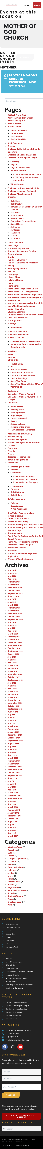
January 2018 (13, 812)
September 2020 (15, 740)
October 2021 (13, 706)
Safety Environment (17, 890)
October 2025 (14, 590)
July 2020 (12, 746)
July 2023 (12, 656)
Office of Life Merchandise (23, 375)
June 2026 (12, 573)
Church (11, 855)
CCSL (10, 852)
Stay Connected (15, 533)
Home (10, 283)
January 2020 (13, 763)
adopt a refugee (15, 847)
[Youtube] (20, 1047)
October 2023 (14, 648)
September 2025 (15, 593)
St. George (15, 229)
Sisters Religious (15, 515)
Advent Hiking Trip (16, 120)
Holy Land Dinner (16, 280)
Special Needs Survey (18, 521)
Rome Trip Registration (18, 459)
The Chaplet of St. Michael (23, 429)
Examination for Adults (24, 476)
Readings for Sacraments (19, 456)
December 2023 (15, 642)
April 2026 (12, 578)
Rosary (14, 421)
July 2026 (12, 570)
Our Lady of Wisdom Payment (21, 393)
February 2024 (14, 636)
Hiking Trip (13, 274)
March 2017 (13, 836)
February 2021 (14, 729)
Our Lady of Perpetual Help (23, 221)
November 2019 (15, 769)
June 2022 (12, 685)
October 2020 (14, 737)
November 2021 (15, 703)
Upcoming (25, 57)
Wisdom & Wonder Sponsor (20, 559)
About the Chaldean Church (20, 117)
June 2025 (12, 602)
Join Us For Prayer (19, 369)
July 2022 (12, 682)
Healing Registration (17, 268)
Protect (11, 454)
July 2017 (11, 824)
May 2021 (12, 720)
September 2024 (15, 619)
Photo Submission (19, 130)
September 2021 (15, 708)
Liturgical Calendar (16, 311)
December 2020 (15, 734)
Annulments (16, 327)
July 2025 (12, 599)
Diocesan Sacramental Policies (22, 251)
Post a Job (12, 448)
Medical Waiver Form (17, 331)
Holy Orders (16, 495)
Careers (11, 146)
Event (10, 864)
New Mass (12, 351)
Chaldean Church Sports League (22, 157)
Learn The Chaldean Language (21, 306)
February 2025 (14, 607)
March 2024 (13, 633)
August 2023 (13, 654)
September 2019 (15, 775)
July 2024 (12, 622)
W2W (10, 904)
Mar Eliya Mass (15, 320)
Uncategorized (14, 901)
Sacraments (13, 462)
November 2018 (15, 798)
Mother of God (17, 218)
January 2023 (13, 671)
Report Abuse (17, 506)
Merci (10, 875)
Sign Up (10, 1095)
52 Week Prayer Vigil (17, 114)
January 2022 (13, 697)
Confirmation (17, 486)
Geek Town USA (24, 1145)
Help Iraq (12, 271)
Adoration (12, 849)
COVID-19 (12, 861)
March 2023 (13, 665)
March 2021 (13, 726)
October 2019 (13, 772)
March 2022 (13, 691)
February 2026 (14, 581)
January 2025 (13, 610)
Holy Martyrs (17, 203)
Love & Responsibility (17, 317)
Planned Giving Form (17, 439)
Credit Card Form (15, 242)
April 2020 (12, 755)
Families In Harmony (17, 259)
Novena (11, 357)
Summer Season (18, 170)
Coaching (15, 161)
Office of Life (14, 359)
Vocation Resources (17, 547)
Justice (11, 873)
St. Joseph (15, 232)
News (10, 354)
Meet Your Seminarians (18, 334)
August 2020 (13, 743)
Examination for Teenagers (25, 482)
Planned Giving (15, 436)
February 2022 (14, 694)
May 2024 (12, 628)
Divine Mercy (17, 406)
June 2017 (12, 827)
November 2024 (15, 613)
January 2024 (13, 639)
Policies (14, 503)
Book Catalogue (15, 143)
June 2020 (12, 749)
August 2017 (13, 821)
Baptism (14, 469)
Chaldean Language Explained (22, 191)
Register (14, 164)
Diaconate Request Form (19, 248)
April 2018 (12, 804)
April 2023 (12, 662)
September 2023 (15, 651)
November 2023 (15, 645)
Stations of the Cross (20, 426)
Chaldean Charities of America (22, 154)
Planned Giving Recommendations (24, 442)
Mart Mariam (17, 215)
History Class (14, 277)
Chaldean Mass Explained (20, 194)
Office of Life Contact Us (22, 372)
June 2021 (12, 717)
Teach (10, 899)
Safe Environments (16, 499)
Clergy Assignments (17, 858)
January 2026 (13, 584)
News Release (14, 881)
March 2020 (13, 758)
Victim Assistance (19, 508)
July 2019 (12, 781)
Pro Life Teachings (19, 378)
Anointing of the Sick (20, 466)
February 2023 (14, 668)
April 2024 (12, 630)
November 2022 (15, 674)
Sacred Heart (17, 224)
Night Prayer (16, 415)
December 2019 (15, 766)
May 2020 (12, 752)
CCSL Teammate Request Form (27, 174)
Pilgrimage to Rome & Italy (20, 433)
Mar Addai (15, 212)
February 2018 (14, 810)
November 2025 (15, 587)
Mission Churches (16, 337)
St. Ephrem (16, 227)
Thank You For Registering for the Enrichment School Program (23, 543)
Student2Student (15, 896)
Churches (12, 196)
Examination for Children (25, 479)
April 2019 (12, 789)
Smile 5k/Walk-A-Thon (18, 518)
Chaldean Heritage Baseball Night (23, 188)
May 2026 (12, 576)
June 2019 (12, 784)
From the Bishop (15, 867)
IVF (12, 366)
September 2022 (15, 680)
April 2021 (12, 723)
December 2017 (14, 815)
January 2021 (13, 732)
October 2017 (13, 818)
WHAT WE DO (17, 386)
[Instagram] (13, 1047)
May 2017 (12, 830)
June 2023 (12, 659)
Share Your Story (18, 381)
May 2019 (12, 786)
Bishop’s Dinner (15, 126)
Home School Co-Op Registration (23, 291)
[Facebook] (5, 1047)
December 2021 (14, 700)
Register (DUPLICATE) (20, 167)
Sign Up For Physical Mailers (21, 512)
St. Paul (14, 235)
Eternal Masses (15, 254)
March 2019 (13, 792)
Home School (14, 285)
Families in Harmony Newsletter (23, 262)
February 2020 (14, 760)
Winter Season (17, 184)
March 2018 (13, 807)
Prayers (11, 884)
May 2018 (12, 801)
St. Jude (11, 893)
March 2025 (13, 604)
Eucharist (15, 489)
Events (11, 257)
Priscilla (11, 451)
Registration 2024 (18, 139)
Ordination (13, 391)
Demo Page (13, 245)
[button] (37, 5)
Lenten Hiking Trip (16, 308)
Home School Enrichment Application (25, 294)
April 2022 (12, 688)
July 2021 (11, 714)
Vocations (12, 550)
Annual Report (14, 123)
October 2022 (14, 677)
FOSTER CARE (17, 363)
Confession (16, 472)
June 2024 (12, 625)
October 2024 (14, 616)
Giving (11, 265)
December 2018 (15, 795)
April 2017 (12, 833)
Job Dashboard (14, 300)
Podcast (11, 445)
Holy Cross (15, 201)
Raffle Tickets (17, 133)
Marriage (12, 323)
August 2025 (13, 596)
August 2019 (13, 778)
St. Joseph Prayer (18, 424)
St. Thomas (16, 238)
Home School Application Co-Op (23, 288)
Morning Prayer (18, 412)
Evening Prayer (17, 409)
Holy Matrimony (18, 492)
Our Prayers (13, 402)
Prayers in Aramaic (19, 418)
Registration (16, 136)
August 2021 (13, 711)
